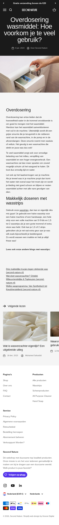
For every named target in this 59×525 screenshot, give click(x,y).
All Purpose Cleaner (42, 396)
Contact (6, 396)
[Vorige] (3, 3)
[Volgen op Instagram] (5, 485)
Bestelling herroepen (13, 432)
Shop (5, 380)
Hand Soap (38, 401)
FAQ (5, 390)
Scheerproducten (41, 390)
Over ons (7, 385)
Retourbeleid (9, 427)
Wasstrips (37, 385)
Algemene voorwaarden (14, 421)
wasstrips (24, 210)
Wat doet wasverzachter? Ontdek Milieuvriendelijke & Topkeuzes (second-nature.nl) (25, 279)
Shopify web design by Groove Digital (38, 516)
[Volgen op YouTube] (13, 485)
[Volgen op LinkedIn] (20, 485)
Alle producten (39, 380)
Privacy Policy (9, 416)
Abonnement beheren (13, 437)
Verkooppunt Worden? (14, 442)
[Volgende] (55, 3)
